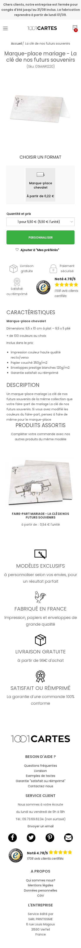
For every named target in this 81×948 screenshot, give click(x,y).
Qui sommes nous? (40, 880)
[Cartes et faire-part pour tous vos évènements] (41, 28)
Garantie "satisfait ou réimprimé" (40, 781)
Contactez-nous (40, 786)
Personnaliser (41, 237)
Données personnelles (40, 890)
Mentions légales (40, 885)
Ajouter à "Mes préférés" (40, 250)
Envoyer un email (41, 826)
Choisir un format (40, 157)
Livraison (40, 771)
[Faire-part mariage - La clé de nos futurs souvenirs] (40, 482)
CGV (40, 895)
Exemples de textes (40, 776)
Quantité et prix (18, 214)
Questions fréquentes (40, 766)
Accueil (16, 43)
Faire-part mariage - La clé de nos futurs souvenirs (40, 516)
